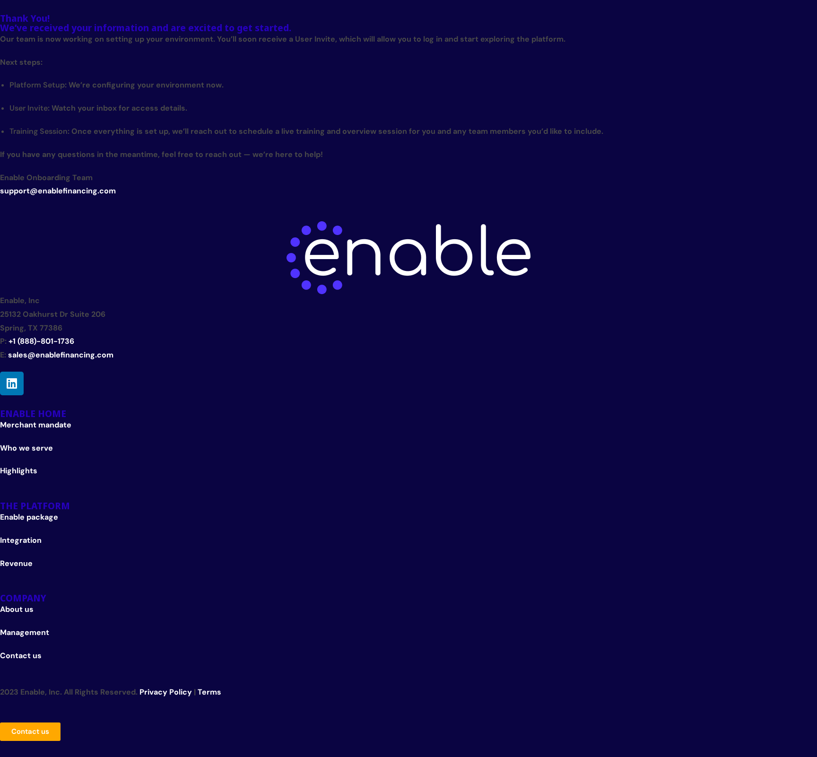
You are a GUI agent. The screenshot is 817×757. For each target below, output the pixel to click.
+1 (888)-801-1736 (41, 341)
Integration (21, 540)
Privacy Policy (165, 692)
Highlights (18, 471)
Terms (209, 692)
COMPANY (23, 598)
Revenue (16, 563)
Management (24, 632)
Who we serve (26, 448)
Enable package (29, 517)
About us (17, 609)
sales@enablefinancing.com (60, 355)
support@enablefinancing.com (58, 191)
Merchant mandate (35, 425)
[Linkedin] (12, 383)
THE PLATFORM (35, 505)
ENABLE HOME (33, 413)
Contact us (21, 656)
